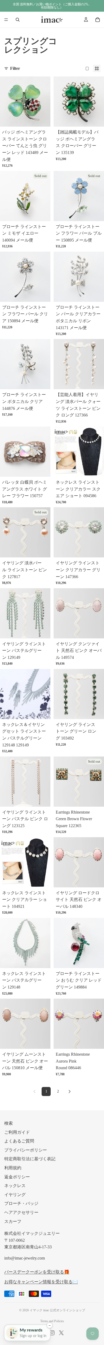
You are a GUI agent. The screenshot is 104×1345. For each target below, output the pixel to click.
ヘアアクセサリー (21, 1212)
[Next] (69, 1091)
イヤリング (15, 1194)
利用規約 (12, 1168)
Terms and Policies (52, 1321)
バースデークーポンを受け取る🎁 (36, 1271)
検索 (8, 1123)
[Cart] (97, 19)
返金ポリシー (17, 1176)
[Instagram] (52, 1333)
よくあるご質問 (19, 1141)
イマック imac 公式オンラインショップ (57, 1310)
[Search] (17, 19)
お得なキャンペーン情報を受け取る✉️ (41, 1281)
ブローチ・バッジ (21, 1203)
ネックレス (15, 1185)
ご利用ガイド (17, 1132)
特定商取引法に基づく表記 (29, 1159)
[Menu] (6, 20)
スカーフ (12, 1221)
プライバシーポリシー (25, 1150)
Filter (15, 68)
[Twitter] (61, 1333)
